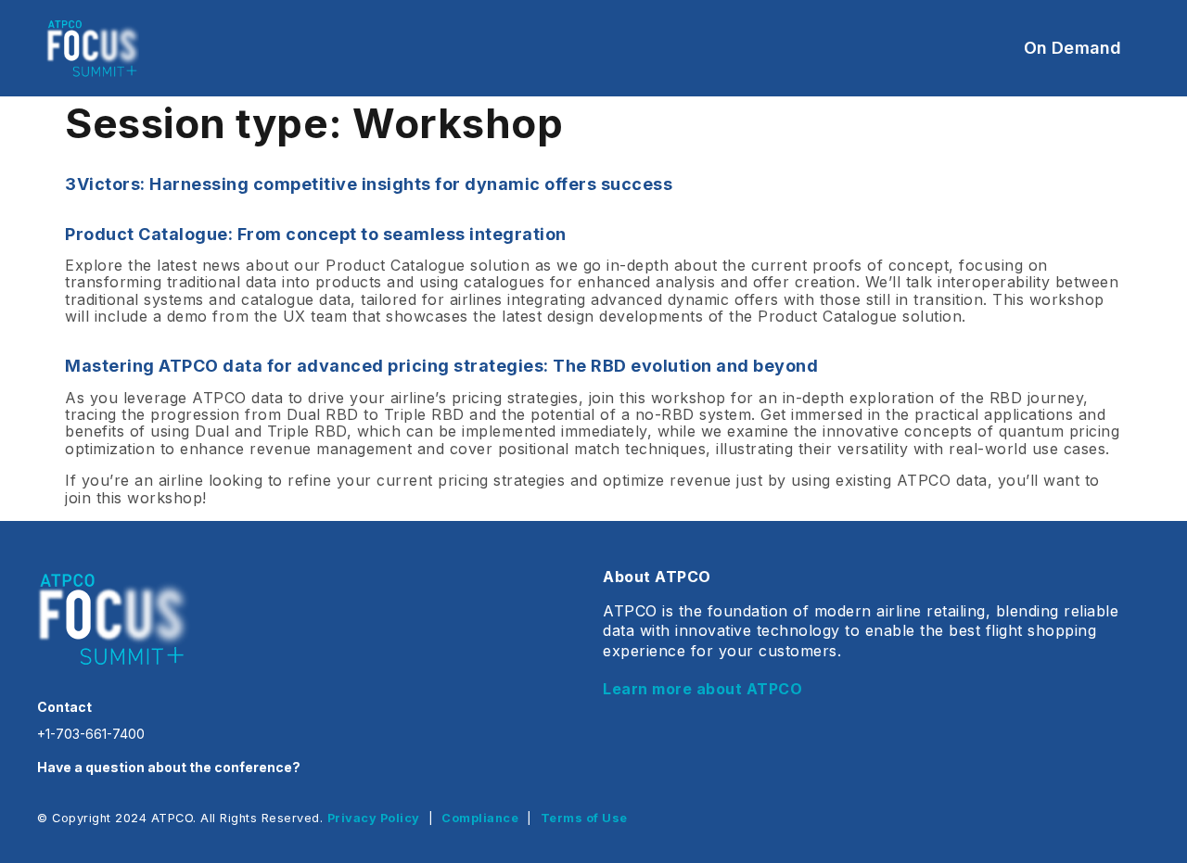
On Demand (1073, 47)
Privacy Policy (373, 818)
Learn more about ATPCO (702, 688)
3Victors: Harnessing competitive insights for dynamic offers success (368, 184)
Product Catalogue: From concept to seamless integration (316, 234)
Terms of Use (584, 818)
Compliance (479, 818)
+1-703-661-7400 (91, 734)
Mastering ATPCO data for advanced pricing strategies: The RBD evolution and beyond (441, 365)
